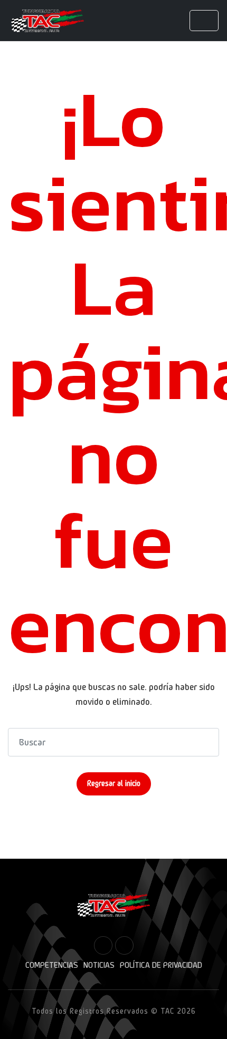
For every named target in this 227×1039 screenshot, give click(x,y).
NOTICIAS (99, 965)
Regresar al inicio (113, 783)
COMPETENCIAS (51, 965)
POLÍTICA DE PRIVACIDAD (161, 965)
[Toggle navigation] (204, 20)
